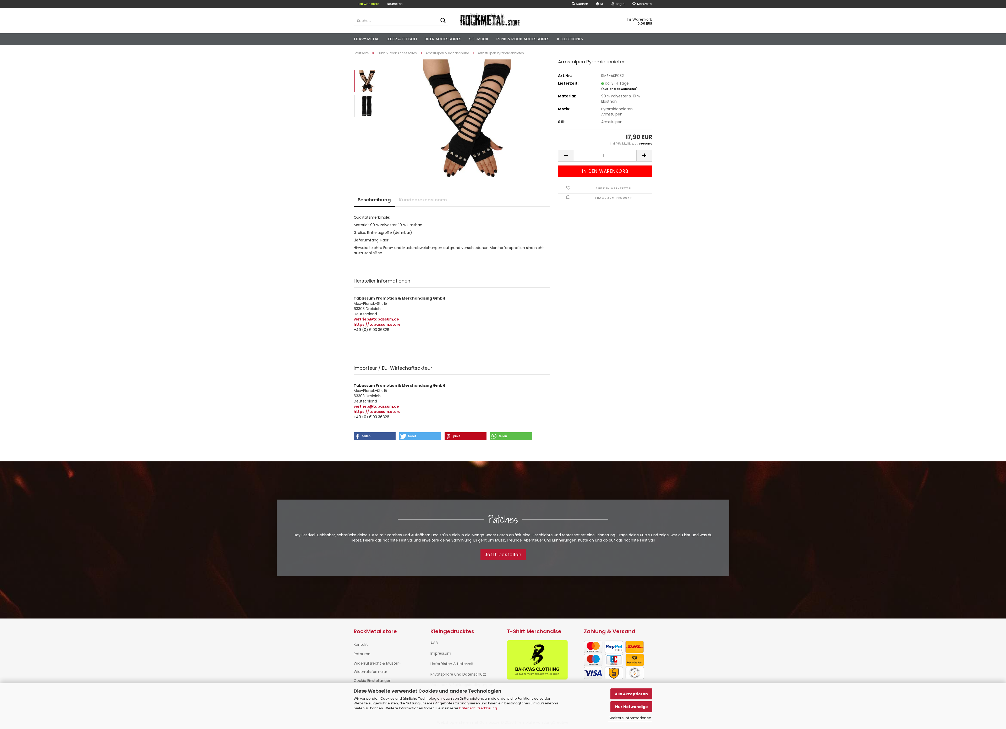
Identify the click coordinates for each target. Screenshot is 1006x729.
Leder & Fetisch (402, 39)
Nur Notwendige (631, 706)
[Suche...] (443, 21)
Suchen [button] (581, 4)
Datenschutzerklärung (478, 708)
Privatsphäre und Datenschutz (458, 674)
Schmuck (479, 39)
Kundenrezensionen (423, 199)
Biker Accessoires (443, 39)
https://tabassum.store (377, 324)
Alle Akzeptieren (631, 694)
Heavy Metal (366, 39)
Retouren (362, 653)
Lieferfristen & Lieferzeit (452, 663)
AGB (434, 642)
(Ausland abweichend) (619, 89)
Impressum (440, 653)
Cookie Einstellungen (372, 680)
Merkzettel (644, 4)
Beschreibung (374, 199)
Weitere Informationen (630, 718)
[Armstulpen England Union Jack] (467, 118)
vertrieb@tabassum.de (376, 319)
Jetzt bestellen (503, 554)
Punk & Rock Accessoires (522, 39)
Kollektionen (570, 39)
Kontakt (361, 644)
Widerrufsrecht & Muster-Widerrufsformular (377, 667)
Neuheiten (395, 4)
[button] (600, 4)
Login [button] (619, 4)
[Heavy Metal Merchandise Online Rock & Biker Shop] (490, 20)
